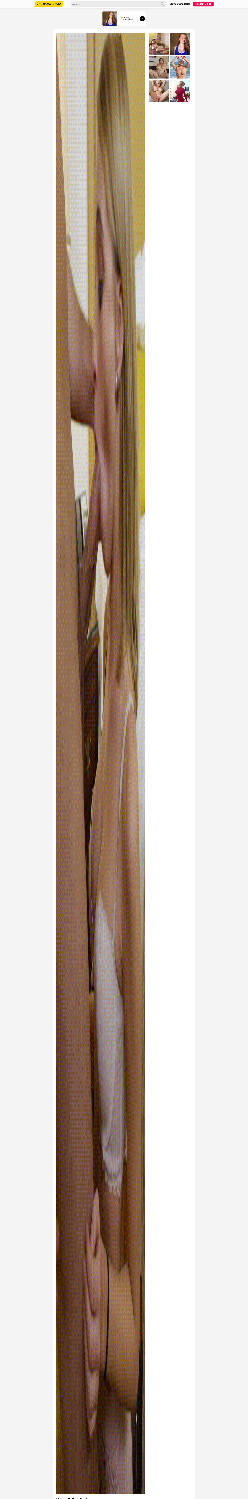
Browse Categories (179, 4)
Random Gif (201, 4)
